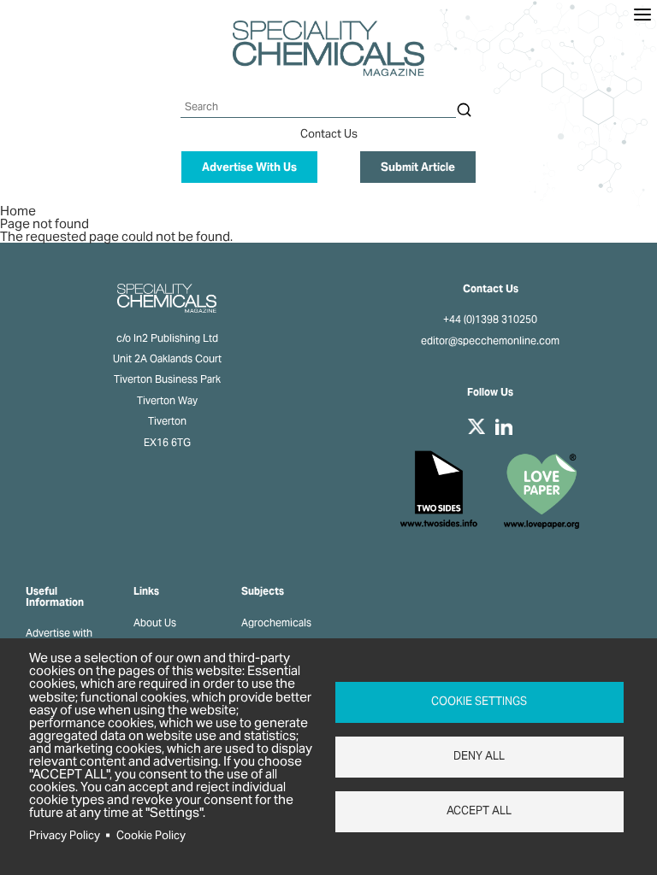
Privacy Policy (64, 835)
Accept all (479, 810)
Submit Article (418, 167)
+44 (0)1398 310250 (490, 319)
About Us (154, 623)
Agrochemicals (276, 623)
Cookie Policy (151, 835)
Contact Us (329, 133)
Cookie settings (479, 701)
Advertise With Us (249, 167)
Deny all (479, 756)
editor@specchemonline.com (490, 341)
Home (18, 211)
